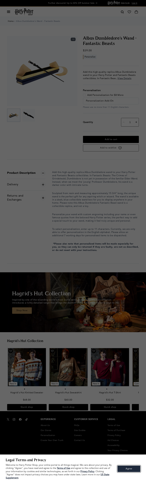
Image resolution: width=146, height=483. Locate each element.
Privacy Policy (87, 471)
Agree (129, 469)
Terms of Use (63, 468)
